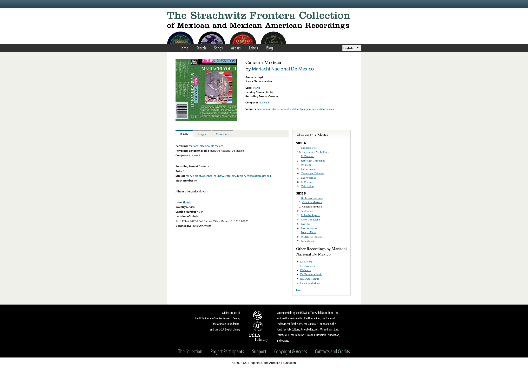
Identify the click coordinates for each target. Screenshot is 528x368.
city (300, 108)
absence (276, 108)
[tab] (184, 134)
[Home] (264, 20)
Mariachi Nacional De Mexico (283, 68)
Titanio (256, 87)
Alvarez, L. (264, 102)
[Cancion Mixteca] (206, 119)
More (299, 290)
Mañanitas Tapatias (312, 236)
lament (267, 108)
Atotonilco (307, 211)
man (259, 108)
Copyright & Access (290, 351)
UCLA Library (258, 337)
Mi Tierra (306, 164)
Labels (253, 48)
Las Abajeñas (308, 177)
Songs (218, 48)
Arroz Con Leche (310, 219)
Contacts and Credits (332, 351)
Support (259, 351)
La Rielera (306, 261)
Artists (236, 48)
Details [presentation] (184, 134)
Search (201, 48)
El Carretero (307, 156)
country (286, 108)
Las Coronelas (309, 228)
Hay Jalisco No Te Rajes (315, 152)
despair (330, 108)
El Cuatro (306, 182)
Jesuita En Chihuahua (313, 160)
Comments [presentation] (222, 134)
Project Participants (227, 351)
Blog (269, 48)
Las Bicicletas (309, 147)
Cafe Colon (307, 186)
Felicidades (307, 241)
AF (258, 326)
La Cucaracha (308, 169)
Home (183, 48)
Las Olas (305, 224)
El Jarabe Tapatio (310, 215)
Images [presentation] (202, 134)
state (294, 108)
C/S (258, 315)
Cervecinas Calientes (312, 173)
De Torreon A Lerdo (312, 198)
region (307, 108)
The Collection (190, 351)
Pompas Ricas (308, 232)
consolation (318, 108)
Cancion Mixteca (312, 202)
